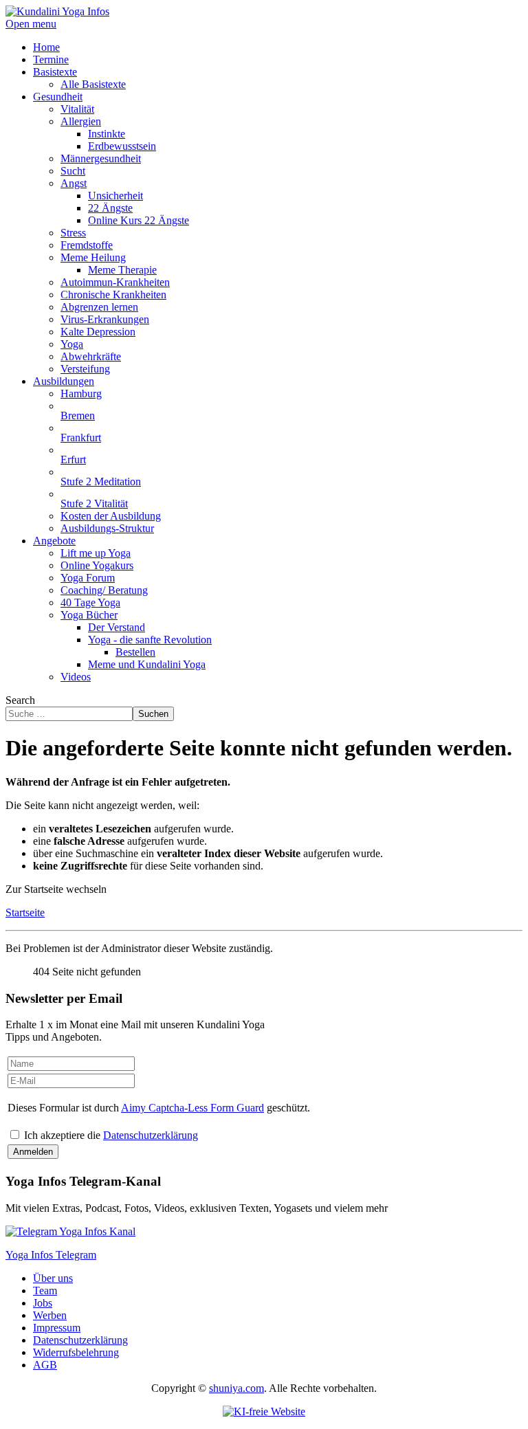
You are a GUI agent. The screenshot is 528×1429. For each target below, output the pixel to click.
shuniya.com (236, 1388)
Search (20, 700)
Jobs (42, 1303)
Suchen (153, 714)
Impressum (56, 1327)
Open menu (31, 24)
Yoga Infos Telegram (51, 1255)
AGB (45, 1365)
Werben (50, 1315)
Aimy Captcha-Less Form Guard (192, 1108)
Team (45, 1290)
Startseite (25, 912)
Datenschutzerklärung (150, 1135)
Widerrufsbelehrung (76, 1352)
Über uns (53, 1278)
